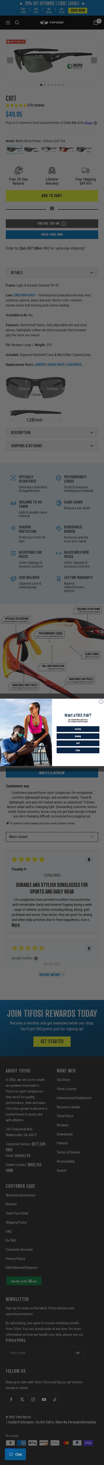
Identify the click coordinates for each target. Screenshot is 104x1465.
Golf (77, 743)
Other (78, 750)
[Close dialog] (101, 702)
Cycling (78, 729)
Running (78, 736)
